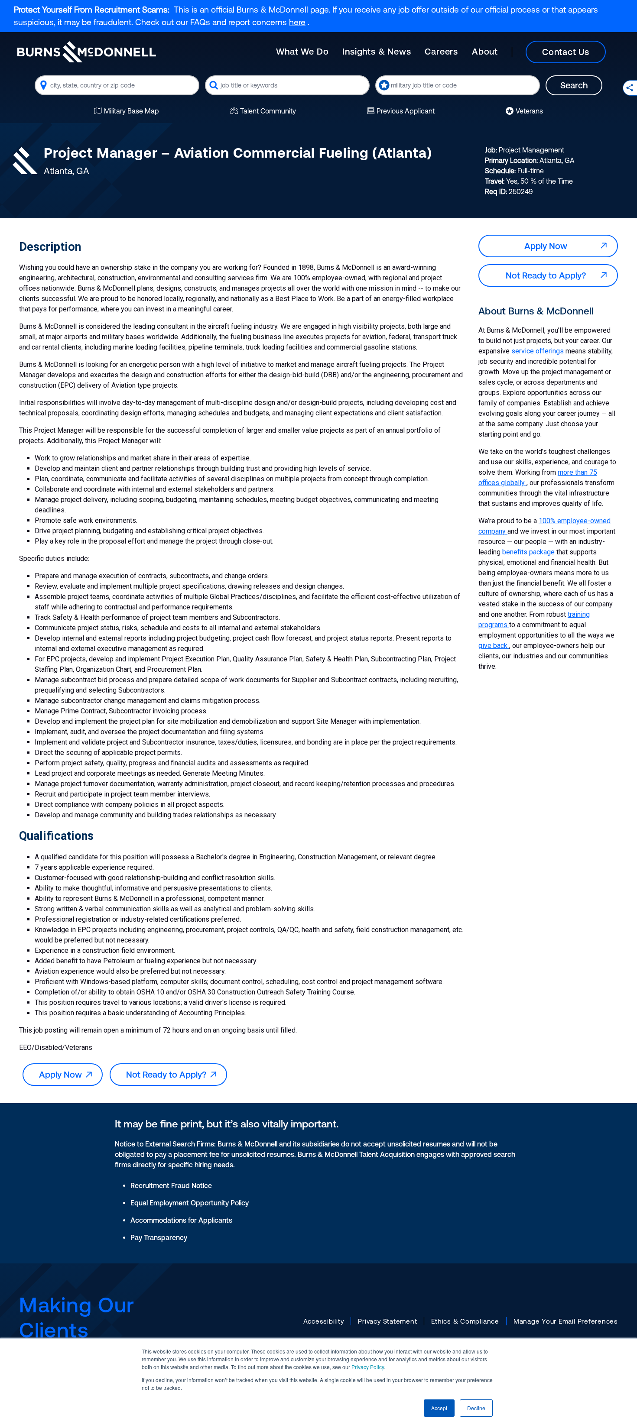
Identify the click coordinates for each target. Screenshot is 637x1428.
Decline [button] (476, 1408)
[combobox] (117, 85)
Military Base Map (131, 111)
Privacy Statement (387, 1321)
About (485, 51)
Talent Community (268, 111)
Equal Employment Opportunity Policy (189, 1203)
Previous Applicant (406, 111)
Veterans (529, 111)
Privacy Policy (367, 1366)
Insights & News (376, 51)
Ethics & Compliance (465, 1321)
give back (493, 645)
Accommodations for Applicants (181, 1220)
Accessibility (323, 1321)
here (297, 22)
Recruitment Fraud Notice (171, 1185)
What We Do (302, 51)
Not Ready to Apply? (168, 1074)
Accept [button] (439, 1408)
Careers (441, 51)
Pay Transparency (158, 1237)
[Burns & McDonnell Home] (86, 51)
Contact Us (565, 52)
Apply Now (62, 1074)
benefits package (529, 552)
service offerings (538, 351)
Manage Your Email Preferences (566, 1321)
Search (574, 85)
